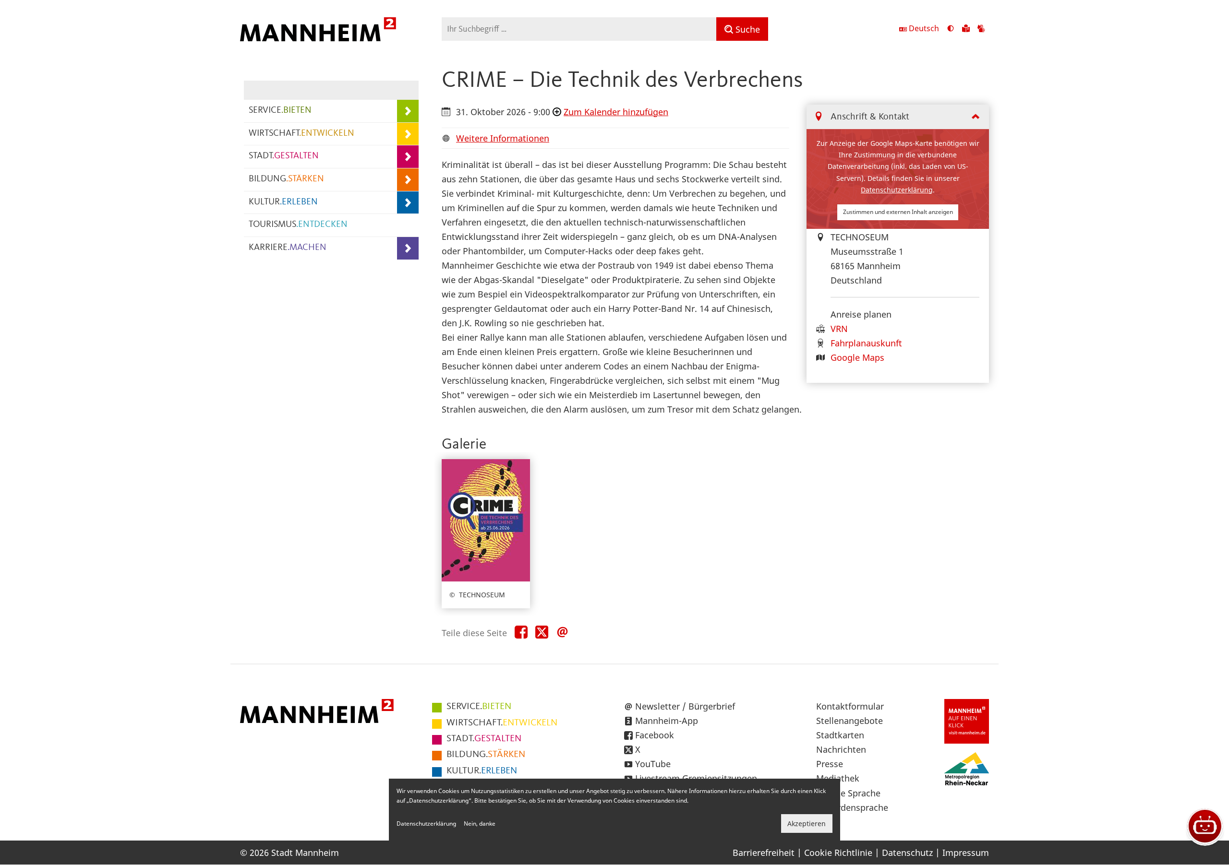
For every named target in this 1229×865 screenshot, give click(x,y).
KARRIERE (287, 247)
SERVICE (280, 110)
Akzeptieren (806, 823)
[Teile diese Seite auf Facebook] (521, 633)
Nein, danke (479, 823)
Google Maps (857, 357)
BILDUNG (286, 179)
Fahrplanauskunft (866, 343)
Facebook (654, 735)
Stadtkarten (840, 735)
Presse (829, 764)
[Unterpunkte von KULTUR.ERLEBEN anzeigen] (408, 202)
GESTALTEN (483, 739)
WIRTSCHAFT (301, 133)
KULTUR (283, 202)
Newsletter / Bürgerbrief (685, 706)
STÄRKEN (485, 754)
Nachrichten (841, 749)
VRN (839, 328)
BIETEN (478, 706)
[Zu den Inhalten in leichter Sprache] (966, 29)
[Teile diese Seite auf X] (541, 633)
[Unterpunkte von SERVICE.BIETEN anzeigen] (408, 111)
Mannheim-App (666, 720)
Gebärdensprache (852, 807)
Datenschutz (907, 852)
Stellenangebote (849, 720)
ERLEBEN (481, 771)
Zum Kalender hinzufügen (616, 112)
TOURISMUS (298, 224)
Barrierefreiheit (764, 852)
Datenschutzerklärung (897, 189)
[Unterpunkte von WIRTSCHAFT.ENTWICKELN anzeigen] (408, 134)
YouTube (653, 764)
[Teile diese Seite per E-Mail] (562, 633)
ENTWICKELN (501, 723)
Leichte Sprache (848, 793)
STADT (284, 156)
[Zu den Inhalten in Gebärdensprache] (981, 29)
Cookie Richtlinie (838, 852)
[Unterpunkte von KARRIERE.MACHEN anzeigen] (408, 248)
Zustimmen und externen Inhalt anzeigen (898, 212)
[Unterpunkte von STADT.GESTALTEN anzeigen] (408, 156)
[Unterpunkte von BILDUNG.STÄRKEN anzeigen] (408, 179)
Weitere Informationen (502, 138)
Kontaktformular (850, 706)
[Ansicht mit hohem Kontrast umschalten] (950, 29)
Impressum (965, 852)
